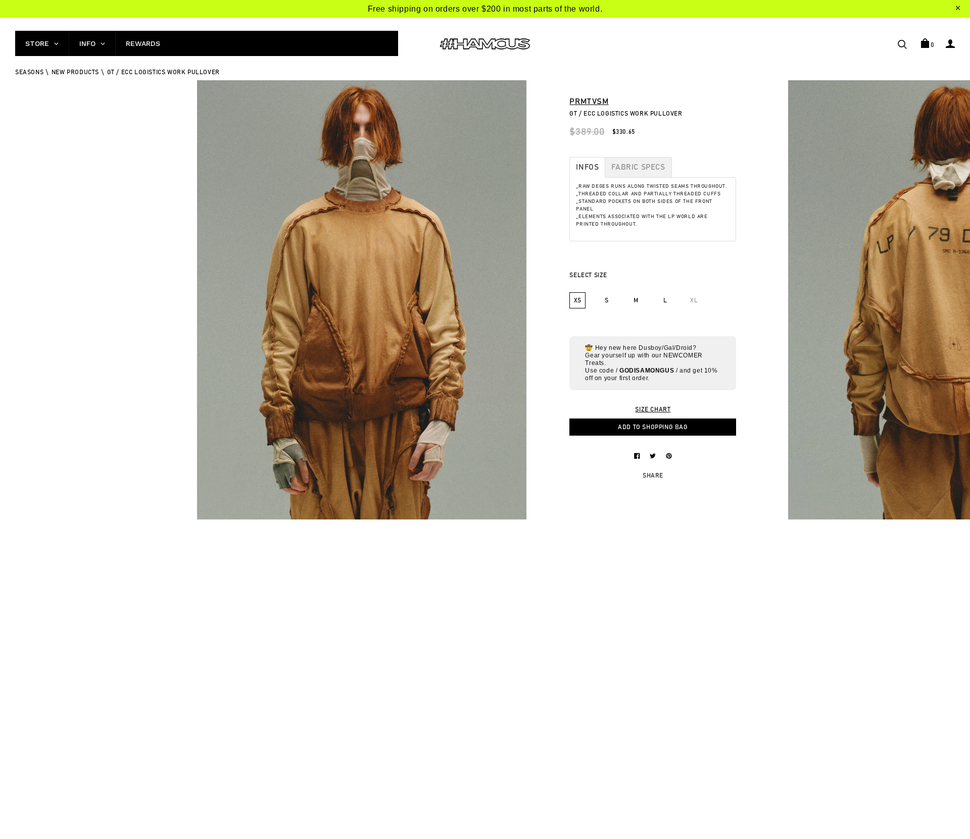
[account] (950, 43)
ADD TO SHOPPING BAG (653, 427)
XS (577, 300)
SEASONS (29, 72)
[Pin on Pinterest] (669, 455)
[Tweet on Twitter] (654, 455)
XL (694, 300)
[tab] (587, 167)
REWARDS (143, 43)
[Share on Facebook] (638, 455)
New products (75, 72)
